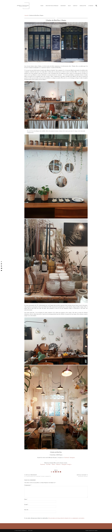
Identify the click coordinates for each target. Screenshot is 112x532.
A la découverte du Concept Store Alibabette (37, 475)
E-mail (26, 504)
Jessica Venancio (22, 530)
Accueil (26, 15)
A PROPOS (90, 5)
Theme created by (91, 530)
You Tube (48, 464)
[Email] (60, 472)
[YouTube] (56, 472)
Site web (26, 509)
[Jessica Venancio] (24, 5)
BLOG (69, 5)
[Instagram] (51, 472)
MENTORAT (63, 5)
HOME (42, 5)
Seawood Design (82, 475)
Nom (25, 499)
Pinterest (58, 464)
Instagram (72, 457)
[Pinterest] (53, 472)
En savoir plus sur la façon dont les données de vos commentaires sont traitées (66, 518)
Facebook (66, 457)
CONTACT (75, 5)
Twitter (53, 464)
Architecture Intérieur (52, 5)
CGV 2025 (30, 530)
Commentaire (27, 485)
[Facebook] (58, 472)
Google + (69, 464)
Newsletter (83, 5)
